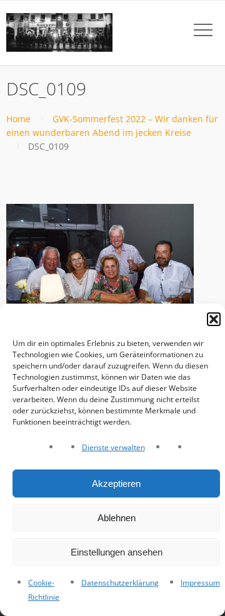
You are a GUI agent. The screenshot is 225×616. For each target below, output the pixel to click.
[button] (214, 319)
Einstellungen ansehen (116, 552)
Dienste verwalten (113, 447)
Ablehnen (117, 518)
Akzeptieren (116, 483)
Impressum (200, 582)
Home (18, 119)
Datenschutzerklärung (120, 582)
